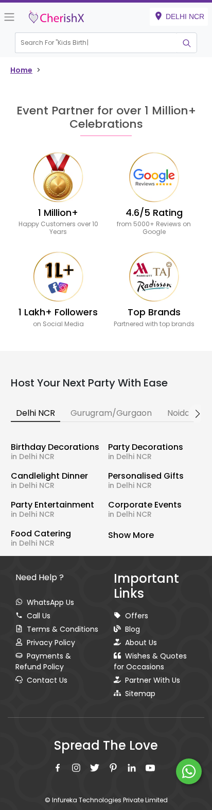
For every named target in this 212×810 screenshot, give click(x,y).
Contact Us (47, 680)
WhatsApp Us (50, 602)
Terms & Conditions (62, 629)
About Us (141, 642)
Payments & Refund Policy (43, 661)
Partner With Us (152, 680)
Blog (132, 629)
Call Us (38, 616)
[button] (96, 42)
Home (21, 70)
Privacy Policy (51, 642)
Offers (136, 616)
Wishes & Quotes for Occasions (150, 661)
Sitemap (140, 693)
